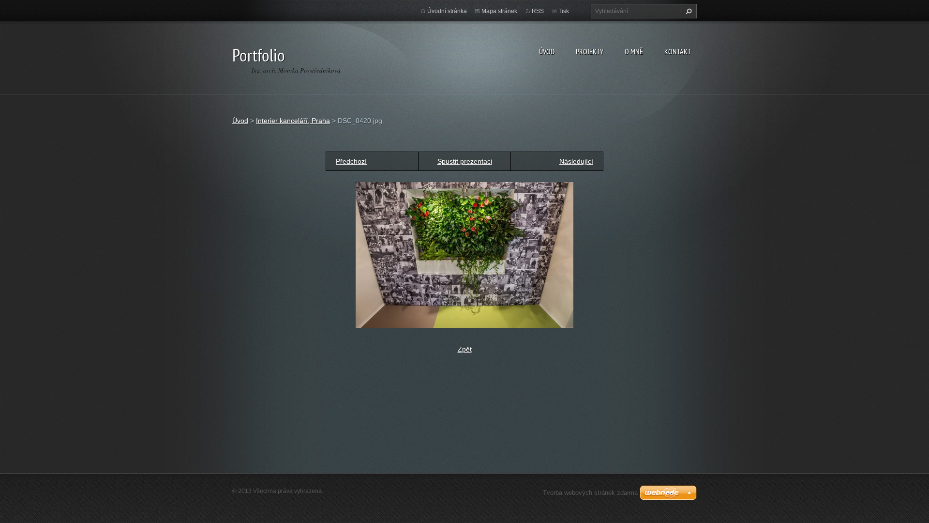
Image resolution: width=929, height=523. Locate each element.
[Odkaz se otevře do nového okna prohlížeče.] (464, 254)
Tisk (563, 11)
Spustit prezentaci (464, 161)
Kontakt (677, 51)
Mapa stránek (499, 11)
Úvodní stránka (447, 11)
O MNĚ (634, 51)
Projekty (589, 51)
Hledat (687, 11)
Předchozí (351, 161)
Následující (576, 161)
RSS (538, 11)
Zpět (465, 349)
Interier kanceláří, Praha (293, 120)
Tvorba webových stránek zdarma (590, 492)
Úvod (546, 51)
